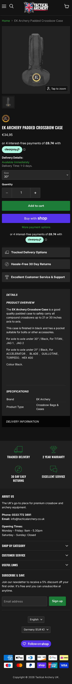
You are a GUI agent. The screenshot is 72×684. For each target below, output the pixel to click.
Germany (34, 629)
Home (6, 20)
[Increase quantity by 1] (35, 193)
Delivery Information (22, 421)
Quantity (7, 184)
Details (11, 294)
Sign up (57, 601)
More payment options (36, 227)
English (34, 619)
